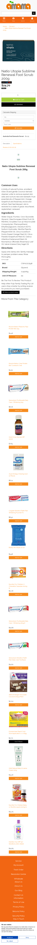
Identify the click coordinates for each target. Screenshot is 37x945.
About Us (18, 886)
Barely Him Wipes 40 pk (17, 547)
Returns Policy (18, 911)
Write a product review (11, 292)
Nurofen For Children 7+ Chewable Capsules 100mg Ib (18, 586)
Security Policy (18, 916)
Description (6, 143)
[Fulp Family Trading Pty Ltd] (18, 4)
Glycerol (12, 26)
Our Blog (18, 890)
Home (5, 26)
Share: (4, 82)
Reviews (5, 147)
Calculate (19, 128)
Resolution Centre (18, 874)
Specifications (17, 143)
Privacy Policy (18, 907)
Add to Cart (19, 100)
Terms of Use (18, 902)
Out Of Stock (18, 741)
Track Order (18, 870)
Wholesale (18, 879)
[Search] (34, 13)
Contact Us (18, 895)
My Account (18, 865)
